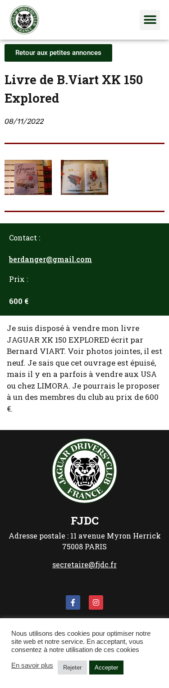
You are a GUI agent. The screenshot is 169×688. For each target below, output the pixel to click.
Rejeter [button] (72, 667)
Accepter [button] (106, 667)
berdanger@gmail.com (50, 259)
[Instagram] (96, 602)
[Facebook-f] (73, 602)
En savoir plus (32, 665)
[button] (150, 20)
